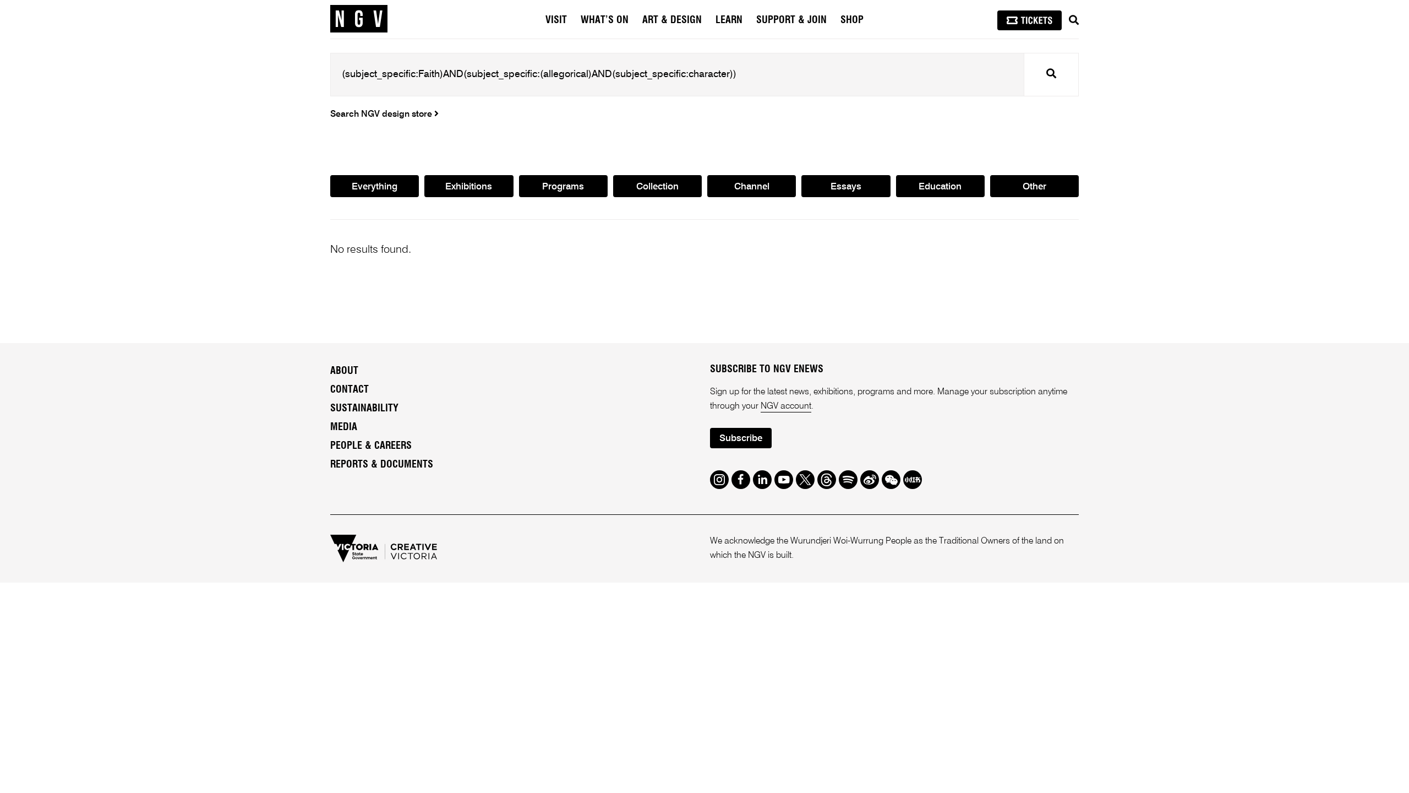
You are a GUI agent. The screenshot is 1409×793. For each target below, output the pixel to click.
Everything (374, 187)
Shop (852, 20)
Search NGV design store (382, 114)
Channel (751, 187)
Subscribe (740, 438)
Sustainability (364, 409)
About (344, 371)
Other (1034, 187)
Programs (563, 187)
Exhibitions (468, 187)
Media (343, 427)
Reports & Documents (381, 465)
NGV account (786, 406)
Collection (657, 187)
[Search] (1074, 20)
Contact (349, 390)
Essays (846, 187)
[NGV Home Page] (358, 19)
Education (940, 187)
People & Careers (371, 446)
